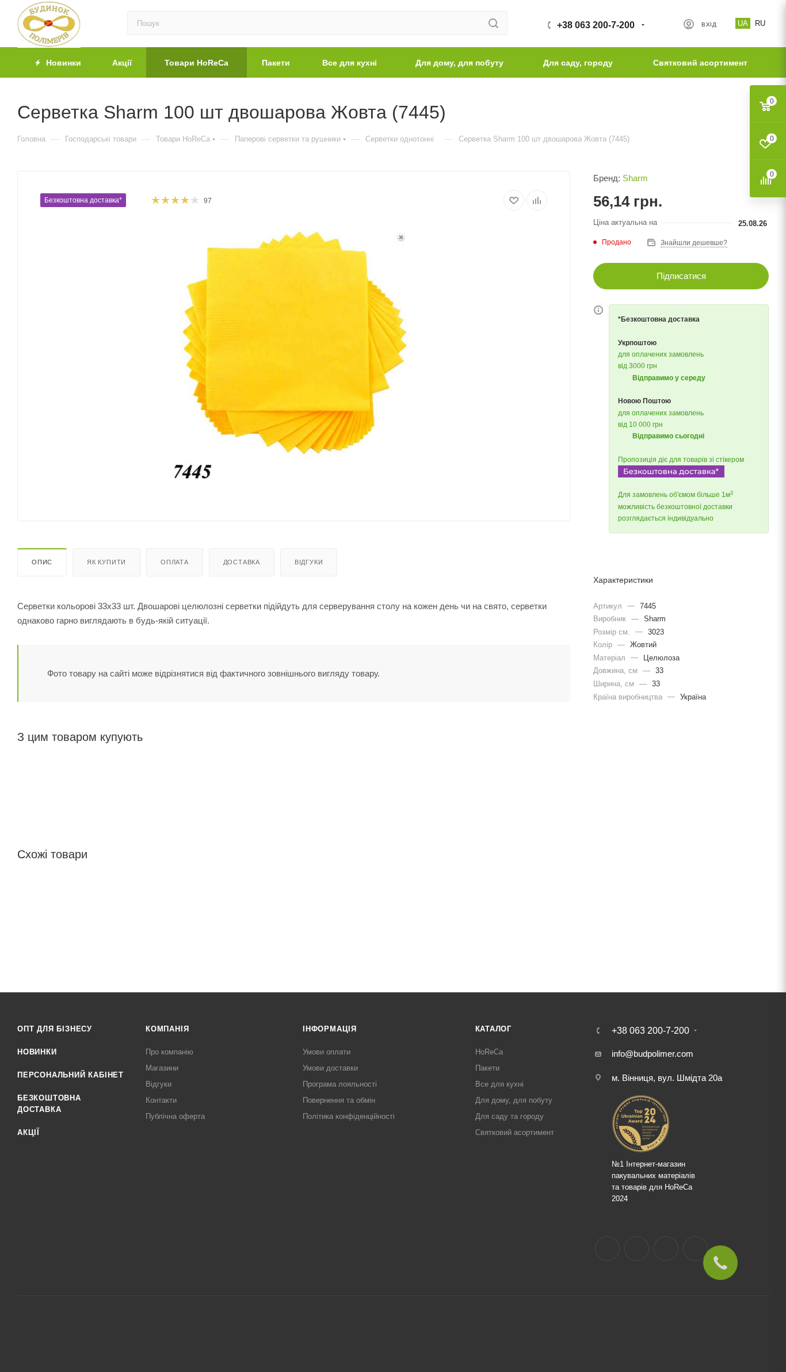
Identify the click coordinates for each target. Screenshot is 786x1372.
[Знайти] (493, 23)
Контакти (161, 1100)
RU (760, 23)
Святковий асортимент (514, 1132)
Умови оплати (326, 1052)
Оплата (175, 562)
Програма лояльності (340, 1084)
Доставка (241, 562)
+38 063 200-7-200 (596, 25)
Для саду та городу (509, 1116)
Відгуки (309, 562)
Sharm (635, 178)
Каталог (493, 1029)
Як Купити (106, 562)
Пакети (487, 1068)
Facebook (607, 1248)
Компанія (167, 1029)
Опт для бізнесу (54, 1029)
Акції (28, 1132)
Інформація (330, 1029)
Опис (42, 562)
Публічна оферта (175, 1116)
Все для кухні (499, 1084)
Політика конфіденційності (349, 1116)
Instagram (636, 1248)
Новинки (37, 1052)
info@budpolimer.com (652, 1053)
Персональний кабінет (70, 1075)
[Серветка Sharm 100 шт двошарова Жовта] (294, 354)
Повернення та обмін (339, 1100)
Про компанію (169, 1052)
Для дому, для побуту (513, 1100)
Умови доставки (330, 1068)
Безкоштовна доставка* (83, 200)
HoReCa (489, 1052)
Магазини (162, 1068)
